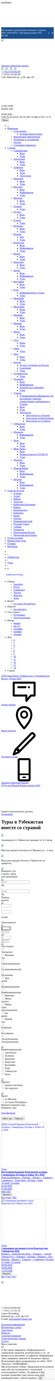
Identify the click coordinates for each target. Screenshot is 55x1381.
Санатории (25, 368)
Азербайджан (20, 150)
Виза (22, 153)
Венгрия (17, 187)
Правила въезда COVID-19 (34, 454)
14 (14, 668)
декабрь (17, 634)
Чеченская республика (25, 535)
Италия (17, 234)
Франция (18, 432)
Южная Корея (20, 468)
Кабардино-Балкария (24, 504)
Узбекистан (19, 423)
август (16, 626)
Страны (11, 148)
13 (14, 665)
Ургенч (17, 592)
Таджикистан (20, 373)
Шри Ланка (19, 448)
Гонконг (17, 206)
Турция (17, 393)
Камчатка (18, 513)
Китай (16, 270)
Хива (16, 598)
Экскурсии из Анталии (38, 415)
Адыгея (17, 493)
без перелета (19, 609)
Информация (26, 192)
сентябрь (18, 629)
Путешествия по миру (31, 134)
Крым (16, 515)
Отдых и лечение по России (34, 365)
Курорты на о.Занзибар (32, 387)
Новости (5, 1333)
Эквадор (17, 460)
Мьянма (17, 323)
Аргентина (19, 159)
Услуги (5, 1341)
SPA (22, 237)
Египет (17, 220)
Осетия (17, 518)
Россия (17, 362)
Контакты (12, 546)
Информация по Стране (32, 292)
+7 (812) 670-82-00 (10, 71)
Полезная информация (13, 1324)
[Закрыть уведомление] (52, 33)
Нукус (16, 587)
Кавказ (17, 507)
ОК (40, 1378)
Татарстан (18, 529)
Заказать (6, 1194)
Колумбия (18, 281)
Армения (18, 167)
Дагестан (18, 501)
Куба (15, 290)
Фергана (17, 595)
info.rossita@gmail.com (20, 1319)
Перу (16, 354)
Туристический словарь (13, 1338)
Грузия (16, 212)
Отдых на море (15, 538)
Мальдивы (18, 306)
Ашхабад (18, 584)
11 (14, 659)
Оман (16, 348)
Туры (22, 156)
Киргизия (18, 262)
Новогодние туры (16, 540)
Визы (22, 309)
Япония (17, 479)
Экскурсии (25, 175)
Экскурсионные (21, 617)
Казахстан (18, 242)
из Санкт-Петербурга (24, 603)
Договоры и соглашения (26, 139)
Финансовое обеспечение (26, 136)
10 (14, 656)
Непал (16, 331)
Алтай (16, 496)
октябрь (17, 631)
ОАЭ (16, 340)
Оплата (17, 142)
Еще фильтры (8, 1113)
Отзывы (11, 543)
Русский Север (21, 524)
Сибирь (17, 526)
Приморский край (22, 521)
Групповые (19, 615)
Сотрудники (19, 131)
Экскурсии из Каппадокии (40, 418)
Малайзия (18, 298)
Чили (16, 440)
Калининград (20, 510)
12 (14, 662)
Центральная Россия (24, 532)
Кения (16, 253)
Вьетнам (17, 198)
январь (16, 623)
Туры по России (15, 490)
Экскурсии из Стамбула (38, 421)
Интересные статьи (11, 1327)
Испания (18, 226)
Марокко (18, 315)
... (8, 125)
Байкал (17, 499)
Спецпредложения (11, 1335)
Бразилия (18, 178)
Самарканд (19, 589)
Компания (12, 128)
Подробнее (7, 814)
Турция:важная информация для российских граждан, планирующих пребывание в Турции (36, 400)
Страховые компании (24, 145)
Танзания (18, 379)
